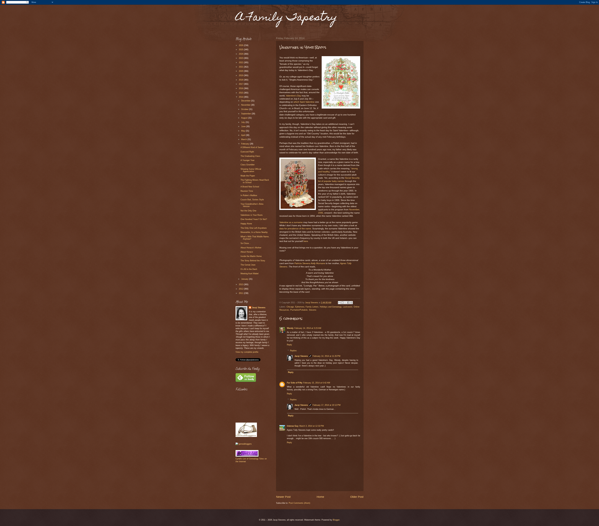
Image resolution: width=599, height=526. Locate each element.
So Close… (246, 243)
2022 (241, 62)
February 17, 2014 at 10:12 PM (327, 405)
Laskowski (347, 307)
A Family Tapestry (286, 18)
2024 (241, 54)
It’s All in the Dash (249, 269)
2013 (241, 284)
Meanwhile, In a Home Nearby (254, 232)
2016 (241, 88)
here (305, 241)
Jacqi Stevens (301, 356)
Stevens (312, 310)
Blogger (336, 520)
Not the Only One (248, 210)
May (243, 131)
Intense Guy (292, 426)
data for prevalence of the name (295, 228)
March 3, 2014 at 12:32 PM (311, 426)
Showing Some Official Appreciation (251, 170)
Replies (293, 350)
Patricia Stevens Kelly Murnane (309, 263)
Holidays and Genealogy (331, 307)
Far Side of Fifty (294, 383)
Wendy (290, 328)
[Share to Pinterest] (351, 302)
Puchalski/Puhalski (299, 310)
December (246, 101)
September (246, 113)
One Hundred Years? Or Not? (254, 219)
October (245, 109)
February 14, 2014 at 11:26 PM (326, 356)
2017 (241, 84)
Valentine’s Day (293, 96)
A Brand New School (250, 186)
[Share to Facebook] (348, 302)
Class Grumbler (248, 164)
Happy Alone (246, 223)
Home (320, 496)
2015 (241, 93)
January (245, 279)
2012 (241, 289)
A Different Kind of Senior (252, 147)
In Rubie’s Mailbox (249, 195)
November (246, 105)
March (244, 139)
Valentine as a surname (291, 222)
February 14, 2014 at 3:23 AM (307, 328)
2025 (241, 49)
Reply (289, 344)
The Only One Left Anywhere (254, 228)
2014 (241, 97)
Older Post (356, 496)
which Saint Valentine (304, 102)
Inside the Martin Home (251, 256)
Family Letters (312, 307)
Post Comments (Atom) (299, 503)
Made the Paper (248, 176)
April (243, 135)
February (245, 144)
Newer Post (283, 496)
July (243, 122)
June (243, 126)
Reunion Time (247, 191)
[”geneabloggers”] (244, 444)
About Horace (247, 252)
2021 (241, 67)
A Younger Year (247, 160)
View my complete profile (247, 352)
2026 (241, 45)
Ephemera (299, 307)
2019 (241, 75)
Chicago (290, 307)
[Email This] (339, 302)
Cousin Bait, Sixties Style (252, 199)
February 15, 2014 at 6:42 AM (316, 383)
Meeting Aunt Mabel (249, 273)
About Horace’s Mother (251, 247)
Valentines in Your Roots (252, 215)
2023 (241, 58)
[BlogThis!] (342, 302)
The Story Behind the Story (253, 260)
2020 (241, 71)
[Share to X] (345, 302)
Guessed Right (247, 152)
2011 (241, 293)
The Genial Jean (248, 265)
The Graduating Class (250, 156)
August (244, 118)
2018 (241, 80)
